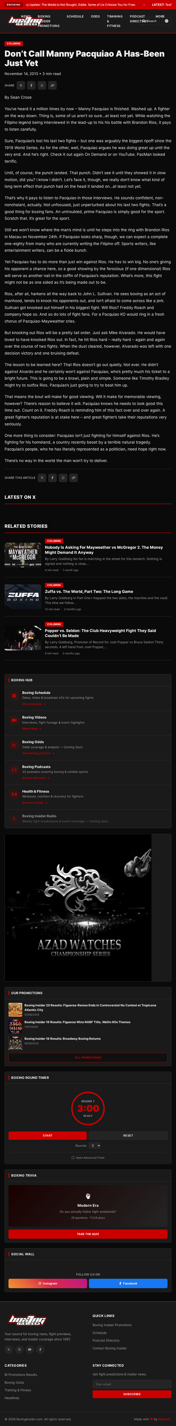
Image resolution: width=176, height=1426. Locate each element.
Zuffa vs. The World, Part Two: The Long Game (89, 591)
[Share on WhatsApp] (42, 85)
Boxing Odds (14, 1382)
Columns (14, 43)
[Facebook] (40, 1349)
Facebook (130, 1283)
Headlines (12, 1398)
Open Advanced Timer (89, 1157)
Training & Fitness (115, 21)
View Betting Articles (36, 753)
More (160, 16)
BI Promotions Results (21, 1375)
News (25, 16)
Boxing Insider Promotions (48, 21)
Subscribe (132, 1394)
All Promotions (88, 1057)
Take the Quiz (88, 1234)
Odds (95, 16)
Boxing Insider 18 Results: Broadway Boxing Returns (63, 1038)
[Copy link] (52, 85)
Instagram (50, 1283)
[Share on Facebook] (31, 85)
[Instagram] (19, 1349)
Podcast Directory (139, 18)
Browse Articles (33, 802)
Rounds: (81, 1145)
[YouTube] (30, 1349)
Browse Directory (34, 777)
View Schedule (32, 704)
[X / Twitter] (9, 1349)
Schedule (75, 16)
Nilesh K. (164, 1419)
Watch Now (30, 728)
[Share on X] (21, 85)
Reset (128, 1135)
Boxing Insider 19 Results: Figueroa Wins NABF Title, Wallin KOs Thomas (77, 1022)
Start (47, 1135)
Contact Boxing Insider (110, 1348)
